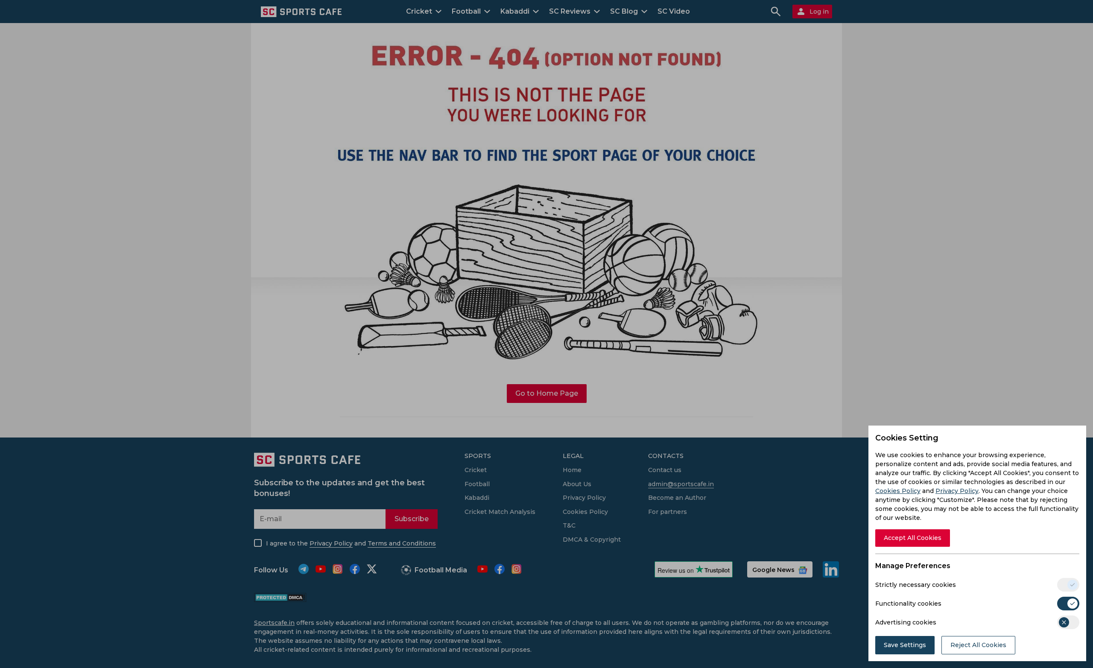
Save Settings (905, 645)
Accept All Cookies (912, 538)
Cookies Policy (898, 491)
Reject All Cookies (978, 645)
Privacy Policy (957, 491)
